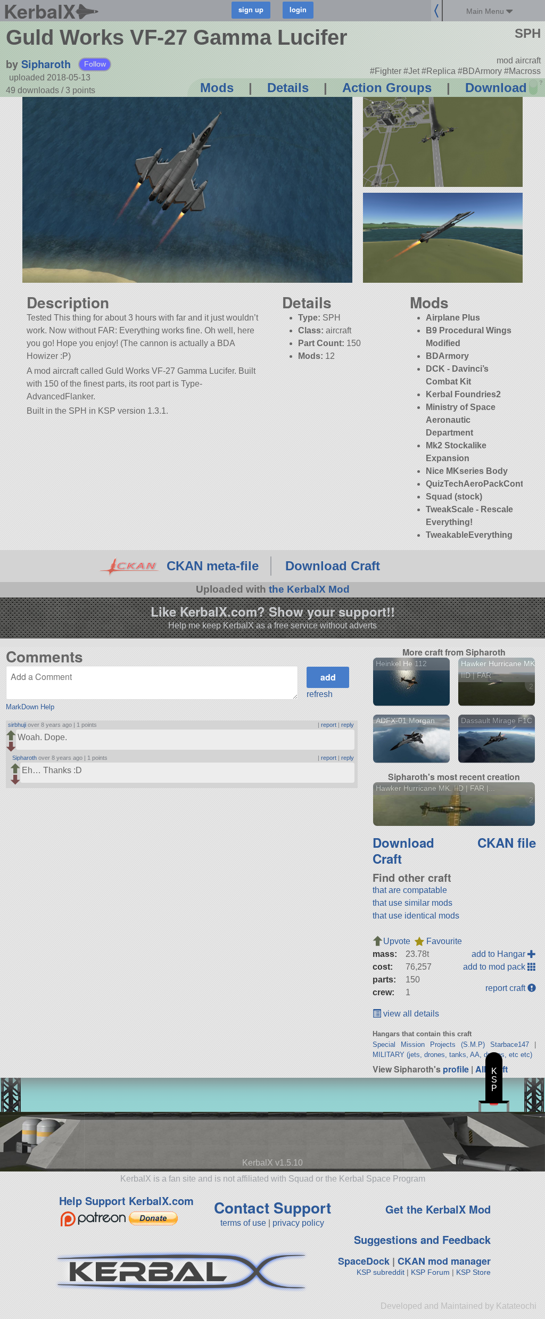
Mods (217, 87)
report (328, 725)
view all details (410, 1013)
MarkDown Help (30, 707)
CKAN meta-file (213, 566)
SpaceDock (364, 1261)
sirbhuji (17, 725)
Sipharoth (46, 63)
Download (496, 87)
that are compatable (410, 890)
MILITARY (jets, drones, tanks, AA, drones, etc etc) (452, 1055)
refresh (320, 694)
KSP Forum (430, 1272)
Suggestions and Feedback (422, 1239)
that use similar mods (412, 902)
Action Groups (387, 87)
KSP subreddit (380, 1272)
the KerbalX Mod (309, 589)
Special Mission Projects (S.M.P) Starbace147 (451, 1044)
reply (347, 725)
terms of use (243, 1222)
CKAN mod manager (444, 1261)
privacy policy (298, 1222)
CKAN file (506, 842)
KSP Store (473, 1272)
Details (288, 87)
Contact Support (272, 1207)
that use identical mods (416, 915)
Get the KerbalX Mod (438, 1209)
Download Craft (332, 566)
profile (456, 1069)
